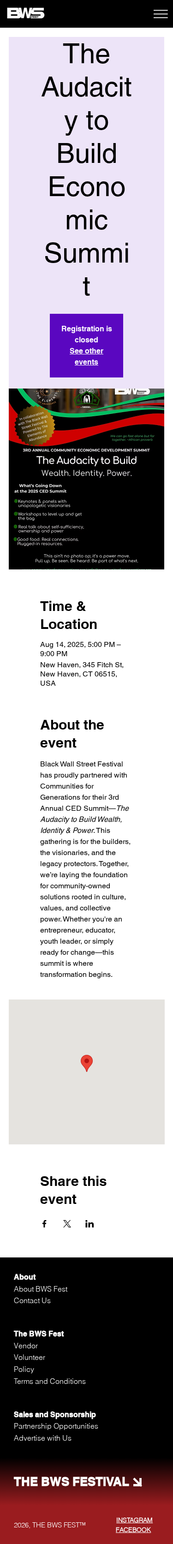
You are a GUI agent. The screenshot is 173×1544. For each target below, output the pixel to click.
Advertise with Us (43, 1437)
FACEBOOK (133, 1529)
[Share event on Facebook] (44, 1223)
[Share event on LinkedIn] (89, 1223)
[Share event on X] (67, 1223)
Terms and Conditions (50, 1381)
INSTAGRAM (134, 1520)
